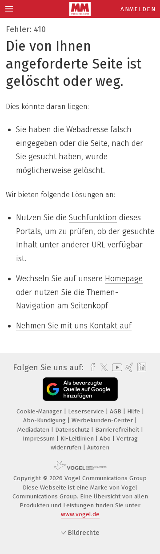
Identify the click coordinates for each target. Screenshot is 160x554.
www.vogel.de (80, 514)
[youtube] (115, 367)
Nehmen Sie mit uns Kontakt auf (74, 326)
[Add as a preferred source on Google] (80, 389)
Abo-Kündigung (45, 420)
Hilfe (134, 411)
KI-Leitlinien (78, 438)
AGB (116, 411)
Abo (106, 438)
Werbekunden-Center (103, 420)
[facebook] (90, 367)
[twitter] (102, 367)
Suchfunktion (93, 217)
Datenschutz (73, 429)
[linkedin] (140, 367)
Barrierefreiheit (118, 429)
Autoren (98, 447)
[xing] (128, 367)
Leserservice (87, 411)
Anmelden (138, 9)
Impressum (39, 438)
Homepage (124, 278)
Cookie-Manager (40, 411)
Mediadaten (34, 429)
